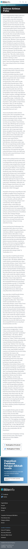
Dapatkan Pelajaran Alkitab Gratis (12, 479)
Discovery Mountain (6, 532)
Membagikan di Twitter (13, 449)
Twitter (5, 497)
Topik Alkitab (11, 5)
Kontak (3, 505)
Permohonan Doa (5, 518)
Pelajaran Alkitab (5, 520)
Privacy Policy (9, 546)
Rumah (3, 510)
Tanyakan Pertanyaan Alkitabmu (9, 515)
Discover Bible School (6, 535)
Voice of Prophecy (5, 530)
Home (4, 5)
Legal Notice (3, 546)
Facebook (5, 494)
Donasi (2, 522)
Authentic (3, 537)
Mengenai (3, 508)
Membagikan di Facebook (13, 445)
